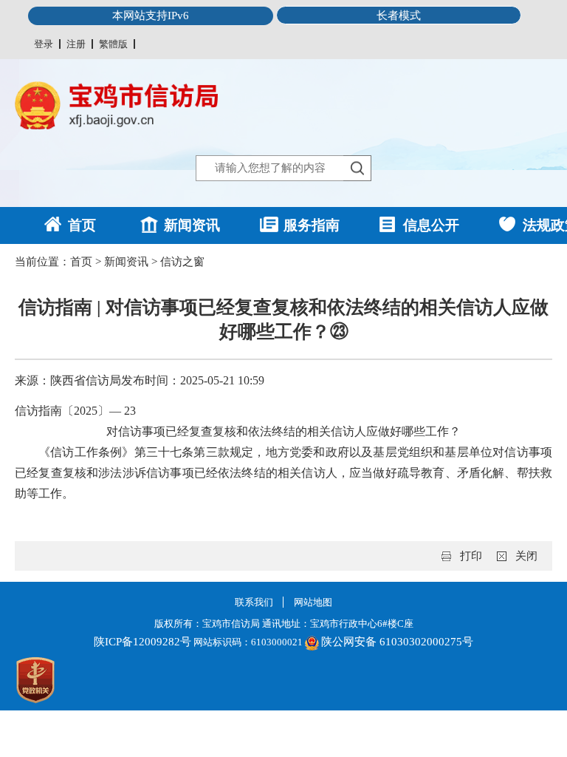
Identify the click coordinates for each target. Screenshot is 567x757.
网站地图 (313, 602)
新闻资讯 (192, 225)
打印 (471, 556)
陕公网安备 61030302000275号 (397, 642)
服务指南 (312, 225)
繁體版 (113, 44)
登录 (43, 44)
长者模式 (399, 15)
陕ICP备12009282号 (142, 642)
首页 (82, 225)
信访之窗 (182, 262)
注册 (76, 44)
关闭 (526, 556)
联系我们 (254, 602)
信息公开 (431, 225)
